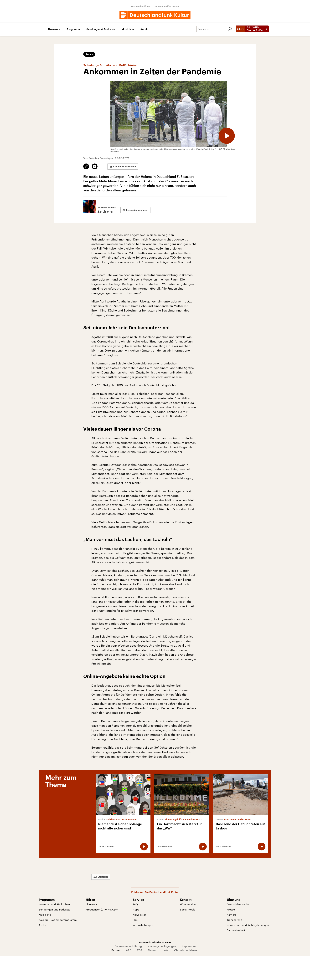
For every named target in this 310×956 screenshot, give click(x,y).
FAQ (135, 904)
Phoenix (153, 950)
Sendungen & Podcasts (100, 29)
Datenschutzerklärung (128, 946)
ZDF (139, 950)
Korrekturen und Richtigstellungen (248, 924)
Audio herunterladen (124, 166)
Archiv (144, 29)
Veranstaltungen (143, 924)
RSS (135, 919)
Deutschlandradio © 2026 (155, 942)
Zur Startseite (100, 876)
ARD (128, 950)
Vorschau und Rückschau (54, 904)
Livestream (92, 904)
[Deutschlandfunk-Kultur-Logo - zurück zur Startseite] (155, 15)
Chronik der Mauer (185, 950)
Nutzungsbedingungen (162, 946)
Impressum (189, 946)
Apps (136, 909)
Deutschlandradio (238, 904)
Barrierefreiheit (236, 930)
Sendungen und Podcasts (54, 909)
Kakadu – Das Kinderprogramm (58, 919)
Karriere (231, 914)
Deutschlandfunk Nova (166, 6)
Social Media (187, 909)
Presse (231, 909)
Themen (53, 29)
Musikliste (128, 29)
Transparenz (234, 919)
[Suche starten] (230, 29)
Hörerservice (188, 904)
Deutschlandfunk (140, 6)
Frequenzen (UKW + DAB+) (102, 909)
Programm (73, 29)
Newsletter (139, 914)
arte (166, 950)
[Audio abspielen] (227, 136)
